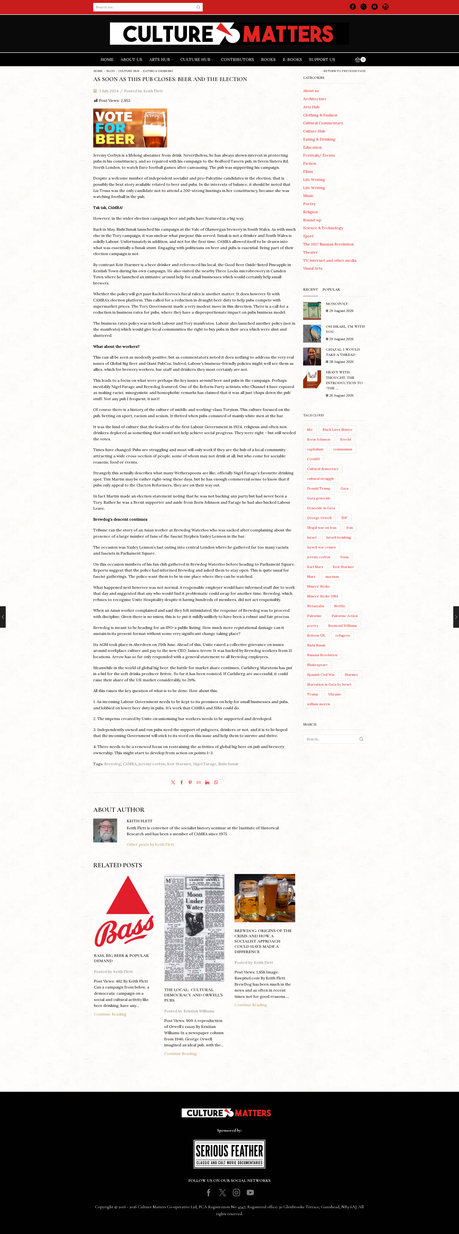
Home (107, 59)
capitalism (315, 449)
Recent (310, 289)
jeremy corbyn (151, 763)
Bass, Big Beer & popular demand (121, 958)
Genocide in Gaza (321, 508)
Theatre (310, 252)
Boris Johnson (318, 439)
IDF (344, 518)
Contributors (237, 59)
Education (312, 147)
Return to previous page (344, 71)
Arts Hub (159, 59)
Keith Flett (153, 90)
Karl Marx (315, 567)
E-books (292, 59)
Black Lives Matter (338, 429)
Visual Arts (312, 268)
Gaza (344, 488)
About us (311, 90)
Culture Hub (195, 59)
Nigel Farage (204, 763)
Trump (312, 694)
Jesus (344, 557)
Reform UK (316, 635)
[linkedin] (207, 783)
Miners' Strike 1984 (322, 596)
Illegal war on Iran (321, 527)
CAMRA (130, 763)
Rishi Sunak (228, 763)
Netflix (339, 606)
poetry (312, 625)
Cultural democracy (322, 469)
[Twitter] (364, 7)
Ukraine (334, 694)
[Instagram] (385, 7)
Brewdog (112, 763)
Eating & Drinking (158, 71)
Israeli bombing (338, 537)
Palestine (314, 616)
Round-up (312, 220)
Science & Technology (323, 227)
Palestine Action (345, 616)
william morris (318, 704)
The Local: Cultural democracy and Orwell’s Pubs (193, 995)
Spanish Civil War (321, 674)
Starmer (351, 674)
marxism (332, 576)
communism (342, 449)
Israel (311, 537)
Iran (349, 527)
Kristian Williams (199, 1011)
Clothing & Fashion (320, 115)
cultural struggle (320, 478)
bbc (310, 429)
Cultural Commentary (323, 122)
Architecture (315, 98)
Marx (311, 576)
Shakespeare (317, 665)
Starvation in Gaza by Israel (329, 684)
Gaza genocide (319, 498)
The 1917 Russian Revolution (328, 244)
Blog (110, 71)
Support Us (322, 59)
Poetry (309, 203)
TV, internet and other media (329, 260)
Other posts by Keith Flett (150, 844)
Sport (308, 236)
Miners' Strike (318, 586)
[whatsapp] (215, 783)
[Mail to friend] (198, 783)
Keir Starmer (179, 763)
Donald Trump (318, 488)
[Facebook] (353, 7)
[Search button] (198, 7)
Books (268, 59)
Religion (310, 211)
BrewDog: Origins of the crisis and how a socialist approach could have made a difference (263, 941)
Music (308, 195)
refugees (342, 635)
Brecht (345, 439)
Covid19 (313, 459)
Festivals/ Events (319, 155)
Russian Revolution (322, 655)
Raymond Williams (342, 625)
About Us (131, 59)
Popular (331, 289)
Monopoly (337, 303)
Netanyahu (315, 606)
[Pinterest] (190, 783)
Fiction (309, 163)
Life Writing (314, 179)
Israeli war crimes (321, 547)
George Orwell (319, 518)
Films (308, 171)
